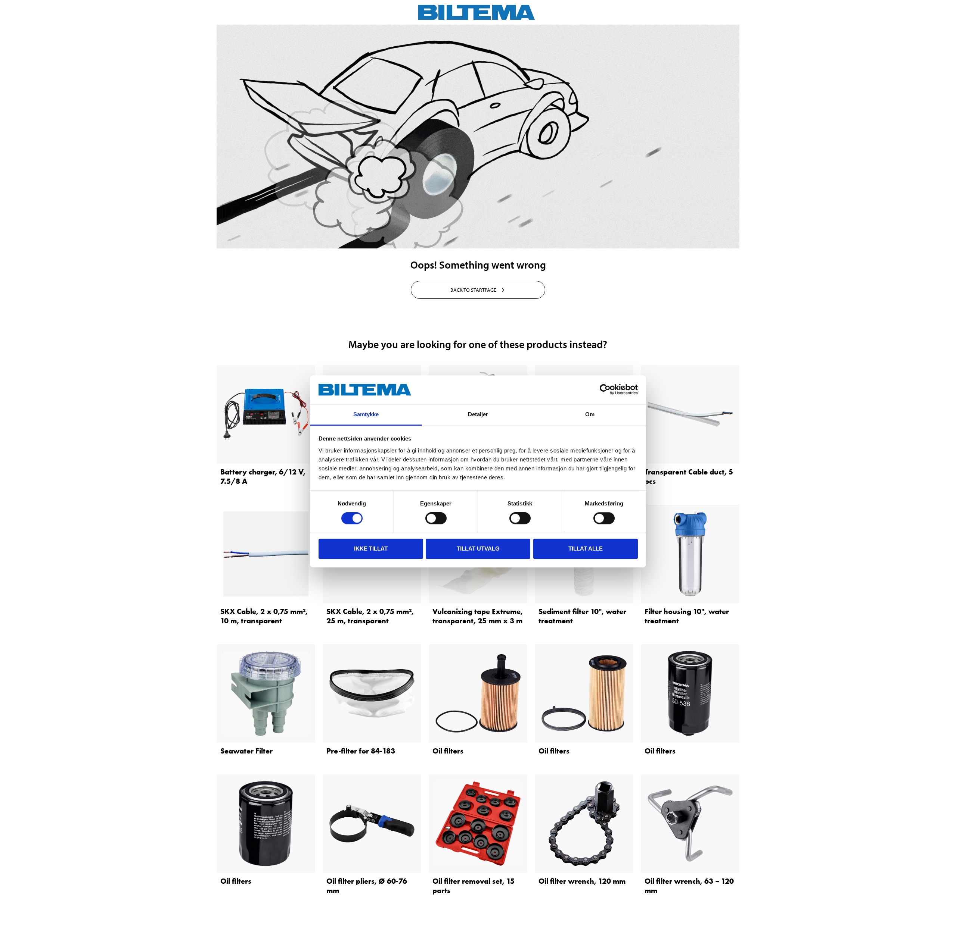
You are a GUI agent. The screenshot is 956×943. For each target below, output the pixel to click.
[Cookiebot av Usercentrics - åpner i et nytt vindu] (605, 389)
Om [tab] (590, 414)
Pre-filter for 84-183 (360, 751)
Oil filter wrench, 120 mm (582, 881)
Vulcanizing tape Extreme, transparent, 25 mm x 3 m (477, 616)
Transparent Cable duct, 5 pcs (689, 476)
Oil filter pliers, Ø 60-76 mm (366, 885)
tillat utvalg (478, 548)
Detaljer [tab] (478, 414)
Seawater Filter (246, 751)
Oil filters (447, 751)
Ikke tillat (371, 548)
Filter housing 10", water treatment (687, 616)
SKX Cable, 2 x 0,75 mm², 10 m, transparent (264, 616)
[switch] (436, 518)
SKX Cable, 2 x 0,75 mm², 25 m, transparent (370, 616)
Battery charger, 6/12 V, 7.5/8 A (262, 476)
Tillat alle (585, 548)
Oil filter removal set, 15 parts (473, 885)
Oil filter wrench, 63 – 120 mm (689, 885)
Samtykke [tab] (366, 414)
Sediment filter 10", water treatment (582, 616)
